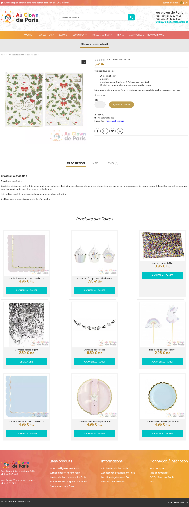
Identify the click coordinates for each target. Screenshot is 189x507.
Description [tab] (76, 163)
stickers (120, 121)
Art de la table (15, 55)
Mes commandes (159, 472)
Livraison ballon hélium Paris (65, 472)
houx (108, 121)
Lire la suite (26, 361)
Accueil (28, 34)
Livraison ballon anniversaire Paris (68, 477)
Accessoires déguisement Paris (118, 472)
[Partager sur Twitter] (112, 131)
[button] (83, 62)
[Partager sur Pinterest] (120, 131)
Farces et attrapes (102, 34)
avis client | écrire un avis (118, 60)
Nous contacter (156, 34)
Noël (112, 118)
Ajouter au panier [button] (26, 290)
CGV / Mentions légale (162, 477)
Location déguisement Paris (64, 468)
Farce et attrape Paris (62, 486)
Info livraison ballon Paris (114, 468)
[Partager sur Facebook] (97, 131)
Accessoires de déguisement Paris (68, 481)
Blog (152, 481)
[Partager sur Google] (105, 131)
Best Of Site (183, 502)
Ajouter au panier (121, 104)
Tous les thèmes (45, 34)
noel (114, 121)
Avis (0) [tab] (113, 163)
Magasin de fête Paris (113, 481)
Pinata (120, 34)
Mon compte (157, 468)
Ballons (63, 34)
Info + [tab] (96, 163)
